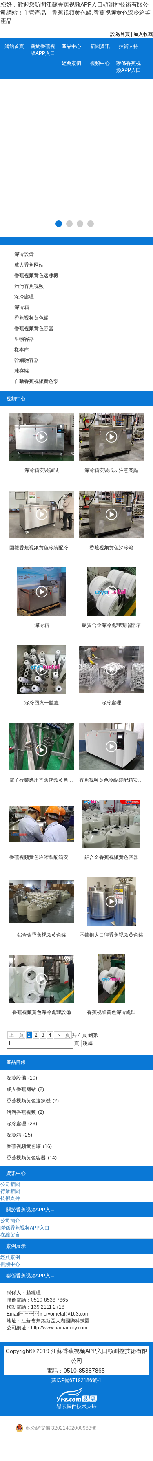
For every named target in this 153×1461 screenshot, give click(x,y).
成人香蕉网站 (29, 265)
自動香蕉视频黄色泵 (36, 381)
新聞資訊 (100, 46)
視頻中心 (100, 63)
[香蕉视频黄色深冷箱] (111, 514)
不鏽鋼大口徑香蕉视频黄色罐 (111, 935)
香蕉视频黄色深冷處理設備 (41, 1012)
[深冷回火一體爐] (41, 669)
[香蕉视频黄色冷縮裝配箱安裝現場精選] (41, 824)
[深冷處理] (111, 669)
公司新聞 (10, 1184)
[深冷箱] (41, 591)
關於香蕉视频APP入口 (43, 50)
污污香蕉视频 (29, 286)
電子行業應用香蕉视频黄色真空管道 (41, 780)
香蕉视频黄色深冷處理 (111, 1012)
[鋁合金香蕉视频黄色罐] (41, 901)
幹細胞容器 (26, 360)
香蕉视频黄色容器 (33, 328)
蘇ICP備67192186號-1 (76, 1380)
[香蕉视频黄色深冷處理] (111, 978)
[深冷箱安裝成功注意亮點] (111, 436)
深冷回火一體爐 (41, 702)
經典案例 (71, 63)
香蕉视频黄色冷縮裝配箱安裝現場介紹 (111, 780)
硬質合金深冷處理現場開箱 (111, 625)
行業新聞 (10, 1191)
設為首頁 (120, 34)
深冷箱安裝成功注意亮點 (111, 470)
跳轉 (88, 1043)
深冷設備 (24, 254)
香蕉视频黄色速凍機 (36, 275)
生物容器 (24, 339)
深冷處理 (24, 297)
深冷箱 (21, 307)
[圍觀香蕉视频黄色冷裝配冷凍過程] (41, 514)
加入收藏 (143, 34)
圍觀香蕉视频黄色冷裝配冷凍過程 (41, 548)
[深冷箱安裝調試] (41, 436)
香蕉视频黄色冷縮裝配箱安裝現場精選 (41, 857)
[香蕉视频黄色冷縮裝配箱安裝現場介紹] (111, 746)
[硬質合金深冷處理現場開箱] (111, 591)
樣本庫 (21, 350)
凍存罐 (21, 371)
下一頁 (62, 1035)
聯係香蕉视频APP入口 (128, 66)
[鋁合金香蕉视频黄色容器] (111, 824)
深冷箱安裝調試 (41, 470)
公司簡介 (10, 1220)
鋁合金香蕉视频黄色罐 (41, 935)
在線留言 (10, 1235)
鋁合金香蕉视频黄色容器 (111, 857)
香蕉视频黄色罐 (31, 318)
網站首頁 (14, 46)
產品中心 (71, 46)
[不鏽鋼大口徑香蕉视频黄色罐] (111, 901)
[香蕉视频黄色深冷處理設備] (41, 978)
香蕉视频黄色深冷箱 (111, 548)
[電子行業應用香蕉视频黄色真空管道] (41, 746)
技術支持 (128, 46)
